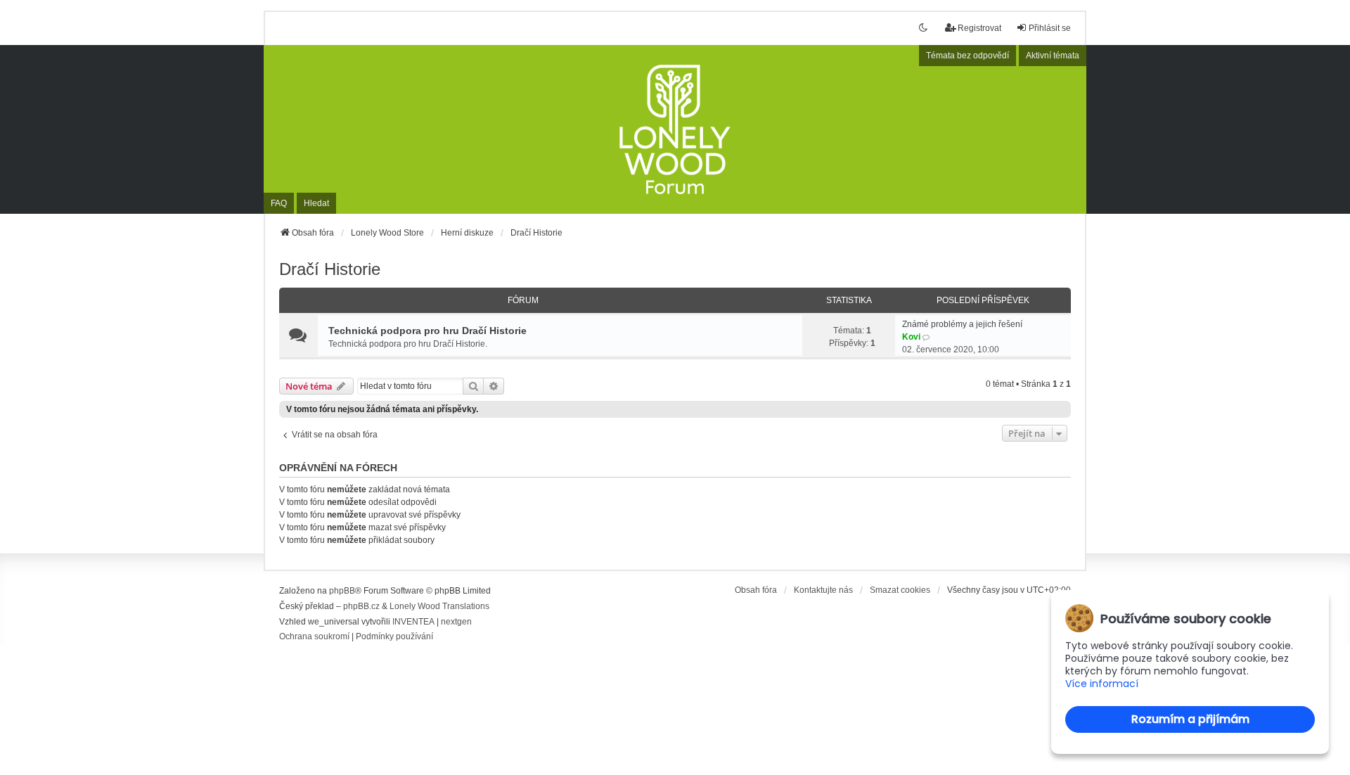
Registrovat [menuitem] (979, 28)
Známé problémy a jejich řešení (962, 324)
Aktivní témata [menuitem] (1052, 55)
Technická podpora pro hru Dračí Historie (427, 330)
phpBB (342, 591)
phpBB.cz (361, 606)
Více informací (1101, 684)
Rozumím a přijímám (1190, 719)
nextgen (456, 622)
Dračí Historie (329, 269)
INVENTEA (413, 622)
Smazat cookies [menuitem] (900, 590)
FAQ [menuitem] (279, 203)
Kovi (911, 337)
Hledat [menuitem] (316, 203)
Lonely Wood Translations (439, 606)
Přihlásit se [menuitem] (1050, 28)
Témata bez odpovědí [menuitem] (967, 55)
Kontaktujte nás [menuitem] (823, 590)
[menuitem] (314, 637)
